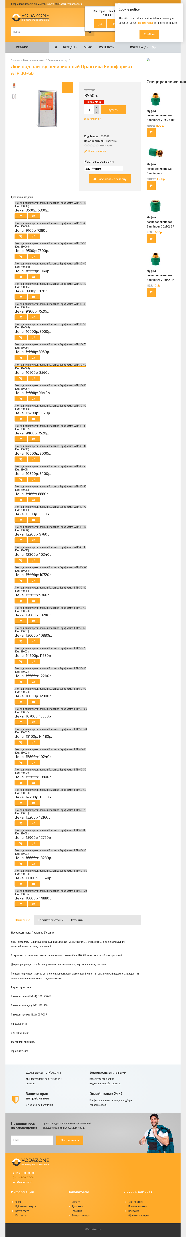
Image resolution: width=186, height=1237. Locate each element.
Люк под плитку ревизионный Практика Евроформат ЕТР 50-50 (50, 607)
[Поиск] (89, 31)
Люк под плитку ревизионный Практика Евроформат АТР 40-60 (50, 486)
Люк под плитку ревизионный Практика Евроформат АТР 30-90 (50, 405)
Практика (111, 141)
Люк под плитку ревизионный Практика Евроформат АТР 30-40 (50, 304)
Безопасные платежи (108, 1072)
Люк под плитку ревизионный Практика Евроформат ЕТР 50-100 (51, 709)
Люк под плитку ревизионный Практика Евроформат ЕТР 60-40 (50, 749)
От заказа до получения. (39, 1105)
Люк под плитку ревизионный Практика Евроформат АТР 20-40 (50, 223)
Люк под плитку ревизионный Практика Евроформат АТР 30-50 (50, 324)
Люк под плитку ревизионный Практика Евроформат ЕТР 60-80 (50, 830)
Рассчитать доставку (112, 179)
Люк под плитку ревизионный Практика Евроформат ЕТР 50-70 (50, 648)
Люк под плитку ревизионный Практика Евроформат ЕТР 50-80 (50, 668)
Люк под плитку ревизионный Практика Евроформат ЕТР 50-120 (51, 729)
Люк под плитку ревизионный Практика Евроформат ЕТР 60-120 (51, 891)
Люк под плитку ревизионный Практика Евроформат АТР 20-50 (50, 243)
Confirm (149, 34)
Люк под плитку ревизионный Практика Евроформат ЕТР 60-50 (50, 769)
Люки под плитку (57, 60)
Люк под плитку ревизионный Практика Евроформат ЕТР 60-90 (50, 850)
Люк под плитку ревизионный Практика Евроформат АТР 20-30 (50, 203)
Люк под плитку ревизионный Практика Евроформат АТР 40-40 (50, 446)
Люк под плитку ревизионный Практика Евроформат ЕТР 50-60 (50, 628)
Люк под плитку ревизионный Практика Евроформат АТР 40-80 (50, 527)
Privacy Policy (145, 22)
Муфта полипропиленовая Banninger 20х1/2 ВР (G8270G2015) (160, 224)
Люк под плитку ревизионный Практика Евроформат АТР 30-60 (50, 364)
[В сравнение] (34, 216)
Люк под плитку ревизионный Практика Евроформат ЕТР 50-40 (50, 587)
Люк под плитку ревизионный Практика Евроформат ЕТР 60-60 (50, 789)
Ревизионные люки (33, 60)
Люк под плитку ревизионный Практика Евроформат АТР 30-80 (50, 385)
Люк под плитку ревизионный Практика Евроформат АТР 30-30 (50, 283)
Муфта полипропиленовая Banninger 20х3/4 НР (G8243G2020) (161, 117)
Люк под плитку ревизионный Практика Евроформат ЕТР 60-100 (51, 870)
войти (50, 4)
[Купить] (151, 132)
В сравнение (94, 119)
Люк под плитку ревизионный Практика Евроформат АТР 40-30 (50, 426)
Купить (113, 110)
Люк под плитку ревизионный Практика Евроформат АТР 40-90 (50, 547)
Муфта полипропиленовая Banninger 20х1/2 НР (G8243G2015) (160, 277)
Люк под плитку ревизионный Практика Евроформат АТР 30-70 (50, 344)
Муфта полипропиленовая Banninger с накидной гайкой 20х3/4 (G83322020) (160, 173)
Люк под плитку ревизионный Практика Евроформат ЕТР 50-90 (50, 688)
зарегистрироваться (70, 4)
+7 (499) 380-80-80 (24, 1172)
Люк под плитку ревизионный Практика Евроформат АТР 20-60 (50, 263)
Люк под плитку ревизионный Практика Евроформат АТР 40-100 (51, 567)
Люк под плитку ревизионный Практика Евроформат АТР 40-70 (50, 506)
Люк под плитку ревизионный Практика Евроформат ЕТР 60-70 (50, 810)
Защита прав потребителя (37, 1095)
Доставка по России (43, 1072)
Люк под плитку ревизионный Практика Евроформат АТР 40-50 (50, 466)
